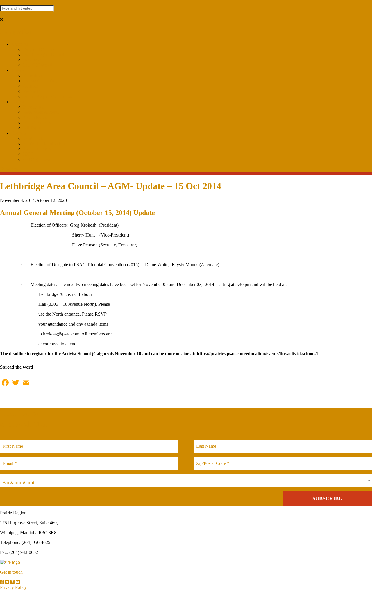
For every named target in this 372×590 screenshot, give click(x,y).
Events (18, 70)
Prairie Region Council (44, 54)
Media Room (35, 117)
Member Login (37, 148)
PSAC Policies (37, 122)
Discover (20, 44)
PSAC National (37, 65)
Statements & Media (41, 112)
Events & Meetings (40, 80)
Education (32, 75)
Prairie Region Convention (47, 96)
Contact (19, 133)
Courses (30, 85)
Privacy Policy (13, 587)
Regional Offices (38, 49)
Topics (18, 101)
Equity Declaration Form (46, 143)
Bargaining (33, 106)
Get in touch (11, 572)
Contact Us (33, 138)
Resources (32, 59)
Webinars (31, 91)
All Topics (32, 127)
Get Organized (36, 159)
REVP (29, 154)
